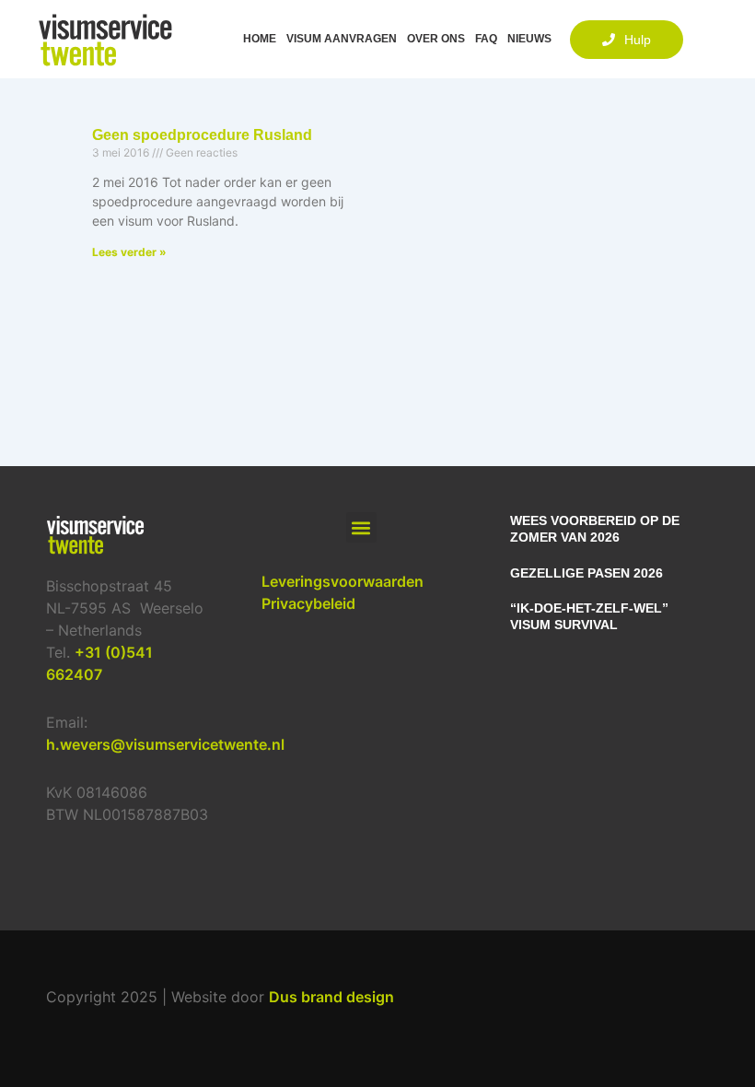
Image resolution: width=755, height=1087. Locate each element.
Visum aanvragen (341, 39)
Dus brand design (331, 997)
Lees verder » (129, 252)
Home (259, 39)
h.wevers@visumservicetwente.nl (165, 744)
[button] (361, 527)
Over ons (436, 39)
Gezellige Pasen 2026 (586, 573)
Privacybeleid (308, 603)
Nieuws (529, 39)
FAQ (486, 39)
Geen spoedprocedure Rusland (202, 135)
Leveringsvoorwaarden (342, 581)
